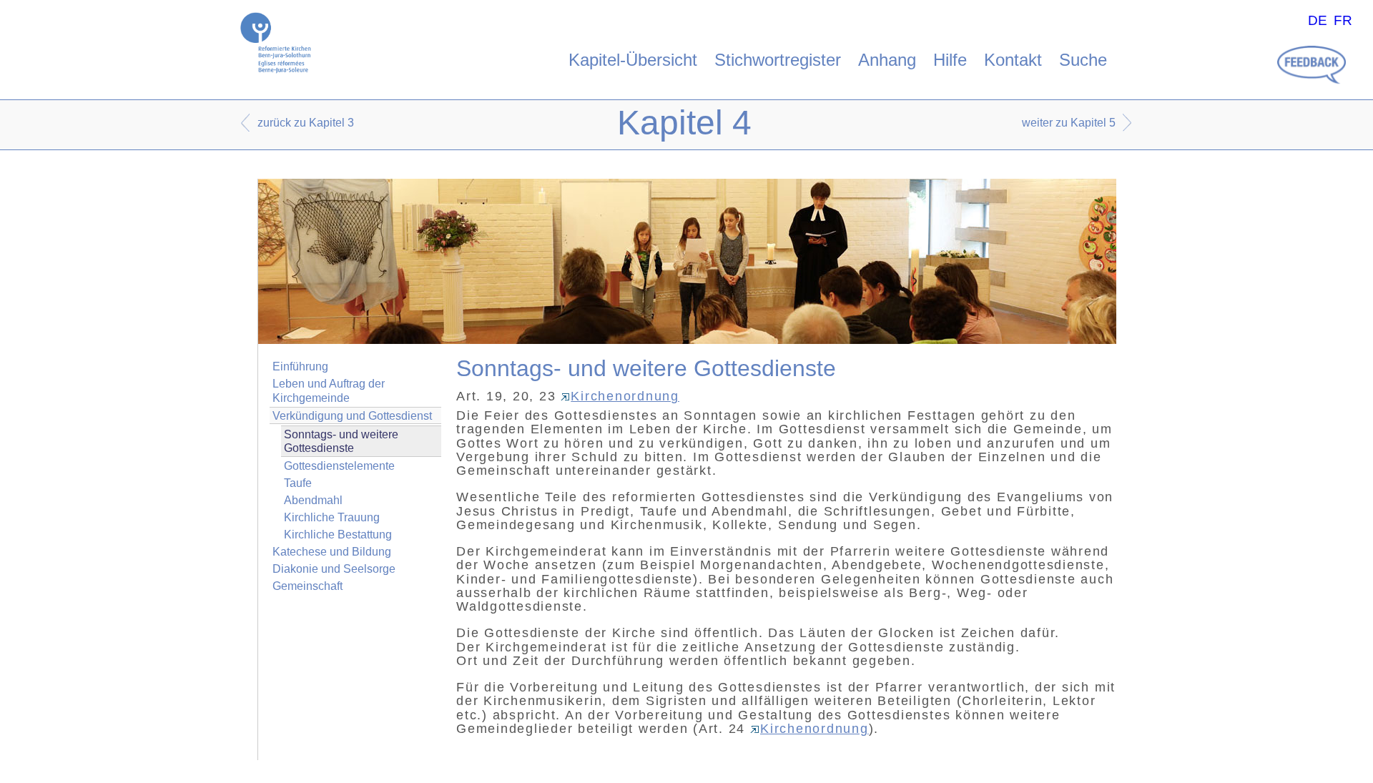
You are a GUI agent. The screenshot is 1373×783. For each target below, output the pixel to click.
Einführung (300, 366)
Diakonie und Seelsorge (333, 569)
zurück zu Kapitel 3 (305, 123)
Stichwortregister (777, 59)
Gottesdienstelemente (339, 466)
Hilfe (950, 59)
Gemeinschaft (307, 586)
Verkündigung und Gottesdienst (352, 416)
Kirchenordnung (625, 396)
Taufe (298, 483)
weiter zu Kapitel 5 (1069, 123)
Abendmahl (313, 500)
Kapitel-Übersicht (633, 59)
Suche (1083, 59)
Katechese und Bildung (331, 552)
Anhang (887, 59)
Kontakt (1013, 59)
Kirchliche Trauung (332, 517)
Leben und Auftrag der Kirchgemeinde (328, 390)
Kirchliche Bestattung (338, 534)
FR (1343, 20)
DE (1317, 20)
